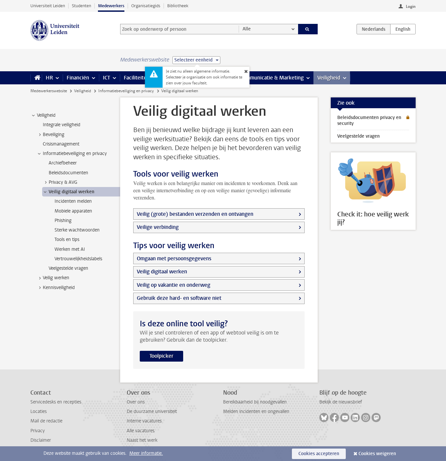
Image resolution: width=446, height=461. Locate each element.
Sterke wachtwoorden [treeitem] (77, 230)
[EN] (403, 29)
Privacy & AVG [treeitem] (63, 182)
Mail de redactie (46, 421)
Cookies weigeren (377, 454)
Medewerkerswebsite (48, 91)
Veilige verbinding (158, 227)
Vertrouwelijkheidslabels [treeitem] (78, 259)
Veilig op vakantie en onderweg (173, 285)
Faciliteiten (137, 77)
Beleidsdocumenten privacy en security (369, 120)
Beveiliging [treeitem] (53, 134)
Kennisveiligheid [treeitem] (59, 287)
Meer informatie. (146, 453)
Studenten (81, 6)
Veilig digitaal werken (162, 271)
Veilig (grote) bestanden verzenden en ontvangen (195, 214)
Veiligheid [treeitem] (46, 115)
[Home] (36, 77)
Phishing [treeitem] (63, 220)
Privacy (37, 431)
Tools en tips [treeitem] (67, 239)
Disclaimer (40, 440)
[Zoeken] (308, 29)
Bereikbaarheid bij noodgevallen (255, 402)
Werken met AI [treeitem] (70, 249)
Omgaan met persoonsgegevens (174, 258)
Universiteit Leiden (47, 6)
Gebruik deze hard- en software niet (179, 298)
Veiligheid (328, 77)
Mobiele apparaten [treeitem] (73, 211)
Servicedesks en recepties (55, 402)
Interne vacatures (144, 421)
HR (49, 77)
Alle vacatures (140, 431)
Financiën (78, 77)
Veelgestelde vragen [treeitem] (68, 268)
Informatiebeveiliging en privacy (126, 91)
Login (411, 6)
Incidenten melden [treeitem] (73, 201)
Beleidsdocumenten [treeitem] (68, 173)
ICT (106, 77)
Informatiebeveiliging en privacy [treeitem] (75, 153)
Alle (247, 29)
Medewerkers (111, 6)
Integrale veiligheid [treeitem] (61, 125)
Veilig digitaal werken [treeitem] (71, 192)
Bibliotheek (177, 6)
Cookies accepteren (318, 454)
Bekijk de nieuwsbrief (340, 402)
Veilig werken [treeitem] (56, 278)
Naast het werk (142, 440)
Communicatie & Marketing (272, 77)
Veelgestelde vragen (358, 136)
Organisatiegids (145, 6)
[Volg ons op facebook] (334, 417)
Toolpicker (161, 355)
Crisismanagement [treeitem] (61, 144)
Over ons (136, 402)
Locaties (38, 411)
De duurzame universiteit (152, 411)
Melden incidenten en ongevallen (256, 411)
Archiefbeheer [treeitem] (63, 163)
